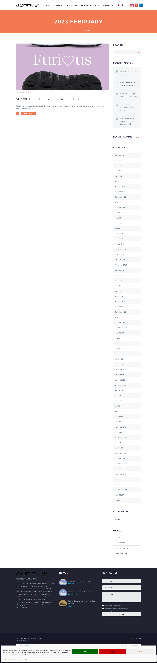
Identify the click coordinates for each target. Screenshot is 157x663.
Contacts (108, 5)
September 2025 (121, 213)
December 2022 (120, 369)
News (97, 5)
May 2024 (118, 286)
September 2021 (121, 437)
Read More (28, 113)
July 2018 (118, 484)
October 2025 (120, 207)
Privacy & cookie (136, 638)
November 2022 (120, 375)
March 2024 (119, 296)
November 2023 (120, 317)
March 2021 (119, 448)
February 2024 (120, 301)
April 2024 (118, 291)
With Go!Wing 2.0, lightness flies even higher (127, 107)
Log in (118, 537)
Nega (112, 652)
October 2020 (120, 458)
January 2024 (119, 307)
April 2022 (118, 411)
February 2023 (120, 364)
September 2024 (121, 265)
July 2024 (118, 275)
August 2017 (119, 495)
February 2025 (120, 239)
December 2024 (120, 249)
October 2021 (120, 432)
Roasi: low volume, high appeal (128, 72)
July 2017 (118, 500)
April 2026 (118, 176)
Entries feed (120, 543)
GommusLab (72, 5)
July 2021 (118, 443)
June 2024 (118, 280)
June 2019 (118, 479)
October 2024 (120, 260)
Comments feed (122, 548)
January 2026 (119, 192)
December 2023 (120, 312)
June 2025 (118, 223)
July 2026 (118, 160)
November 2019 (120, 474)
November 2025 (120, 202)
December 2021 (120, 422)
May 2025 (118, 228)
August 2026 (119, 155)
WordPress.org (121, 554)
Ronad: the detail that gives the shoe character (129, 83)
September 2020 (121, 463)
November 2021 (120, 427)
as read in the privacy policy (111, 611)
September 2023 (121, 328)
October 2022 (120, 380)
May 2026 (118, 171)
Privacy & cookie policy (9, 659)
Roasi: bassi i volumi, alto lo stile (80, 592)
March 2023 (119, 359)
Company (58, 5)
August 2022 (119, 390)
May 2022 (118, 406)
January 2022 (119, 416)
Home (48, 5)
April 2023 (118, 354)
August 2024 (119, 270)
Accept (85, 652)
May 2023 (118, 348)
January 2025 (119, 244)
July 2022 (118, 395)
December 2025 (120, 197)
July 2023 (118, 338)
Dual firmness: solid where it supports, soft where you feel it (128, 121)
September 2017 (121, 490)
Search (138, 52)
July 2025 (118, 218)
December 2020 (120, 453)
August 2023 (119, 333)
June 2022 (118, 401)
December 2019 (120, 469)
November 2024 (120, 254)
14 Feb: (50, 99)
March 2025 (119, 233)
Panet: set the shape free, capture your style (128, 94)
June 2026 (118, 165)
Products (86, 5)
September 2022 (121, 385)
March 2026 (119, 181)
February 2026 (120, 186)
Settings (140, 652)
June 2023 (118, 343)
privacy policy (118, 605)
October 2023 (120, 322)
